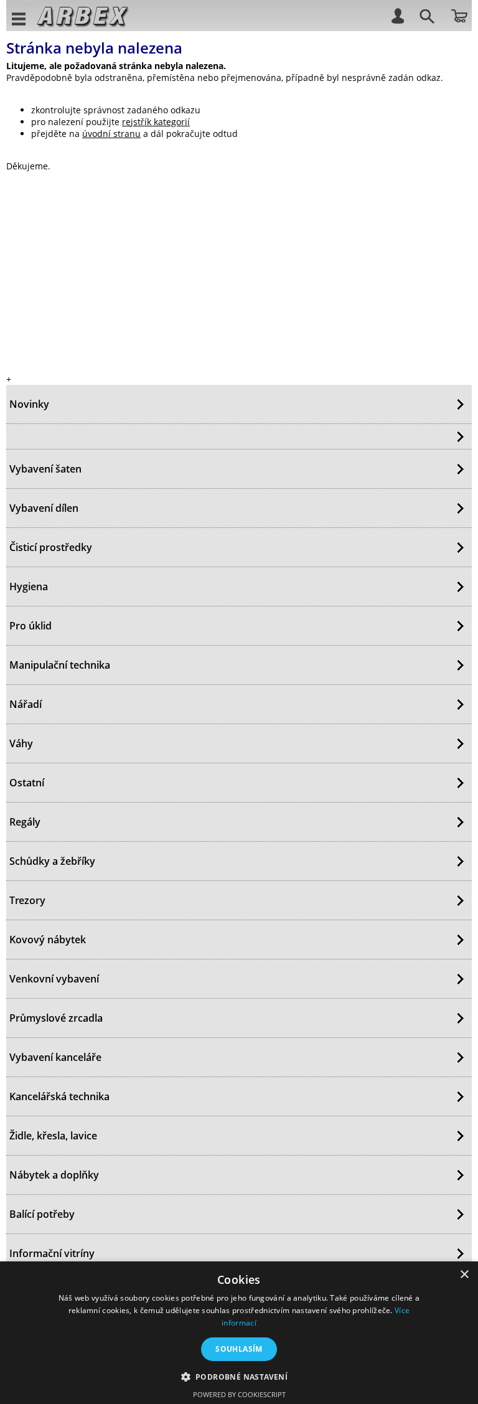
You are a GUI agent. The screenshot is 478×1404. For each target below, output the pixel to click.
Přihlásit (397, 15)
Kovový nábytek (47, 939)
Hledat (425, 18)
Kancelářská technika (59, 1096)
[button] (239, 1376)
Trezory (27, 900)
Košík (459, 15)
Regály (24, 822)
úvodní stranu (111, 133)
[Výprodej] (239, 436)
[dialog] (239, 1332)
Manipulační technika (59, 665)
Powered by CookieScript (239, 1394)
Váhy (21, 743)
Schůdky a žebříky (52, 861)
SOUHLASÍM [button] (239, 1349)
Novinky (29, 404)
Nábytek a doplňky (54, 1175)
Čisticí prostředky (50, 547)
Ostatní (26, 782)
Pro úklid (30, 626)
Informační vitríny (52, 1253)
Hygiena (28, 586)
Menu (19, 18)
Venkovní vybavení (54, 979)
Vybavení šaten (45, 469)
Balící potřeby (42, 1214)
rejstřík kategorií (156, 122)
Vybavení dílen (43, 508)
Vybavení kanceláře (55, 1057)
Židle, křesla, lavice (53, 1136)
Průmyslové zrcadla (56, 1018)
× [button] (464, 1274)
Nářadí (25, 704)
